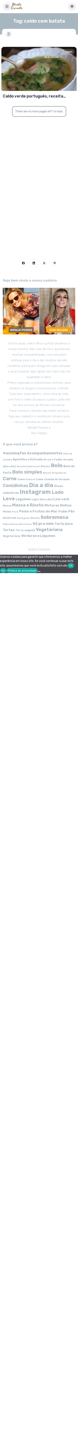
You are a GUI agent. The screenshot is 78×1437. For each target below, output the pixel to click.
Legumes (23, 499)
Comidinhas (15, 485)
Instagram (35, 491)
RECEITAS (9, 517)
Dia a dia (41, 485)
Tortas (9, 530)
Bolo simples (27, 472)
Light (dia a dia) (42, 499)
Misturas (51, 505)
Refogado (23, 518)
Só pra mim (43, 523)
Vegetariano (11, 535)
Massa (7, 505)
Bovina (47, 473)
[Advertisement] (39, 202)
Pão (71, 511)
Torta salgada (25, 530)
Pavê (15, 511)
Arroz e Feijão (52, 459)
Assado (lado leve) (28, 466)
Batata (45, 466)
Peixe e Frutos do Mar (38, 511)
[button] (7, 7)
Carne (10, 478)
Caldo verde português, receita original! (33, 96)
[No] (39, 571)
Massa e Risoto (28, 505)
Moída (7, 511)
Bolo (57, 465)
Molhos (66, 505)
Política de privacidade (22, 570)
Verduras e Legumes (38, 536)
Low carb (61, 499)
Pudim (62, 511)
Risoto (35, 517)
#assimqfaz (14, 453)
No (3, 570)
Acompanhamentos (44, 453)
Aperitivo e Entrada (28, 459)
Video (68, 51)
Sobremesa (54, 517)
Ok (71, 565)
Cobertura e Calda (30, 479)
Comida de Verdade (57, 479)
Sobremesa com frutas (17, 524)
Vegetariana (49, 529)
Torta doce (64, 524)
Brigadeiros (59, 473)
